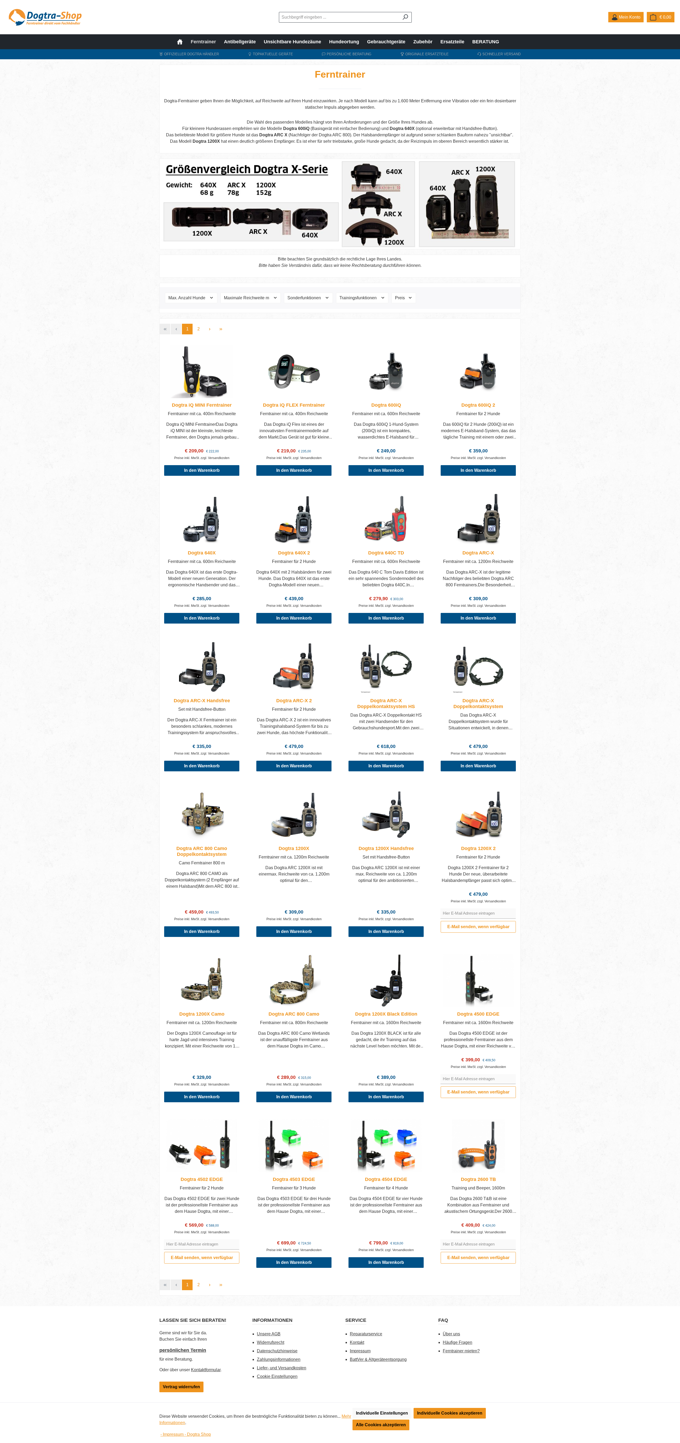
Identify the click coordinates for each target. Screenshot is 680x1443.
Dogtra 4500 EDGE (478, 1014)
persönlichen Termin (182, 1350)
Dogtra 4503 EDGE (294, 1179)
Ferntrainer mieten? (461, 1351)
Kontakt (357, 1342)
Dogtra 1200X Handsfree (386, 848)
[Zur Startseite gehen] (45, 17)
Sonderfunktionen (304, 298)
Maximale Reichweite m (247, 298)
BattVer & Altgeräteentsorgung (378, 1359)
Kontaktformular (205, 1370)
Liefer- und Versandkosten (281, 1368)
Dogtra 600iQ (386, 405)
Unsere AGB (268, 1334)
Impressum (360, 1351)
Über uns (451, 1334)
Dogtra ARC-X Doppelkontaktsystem (478, 703)
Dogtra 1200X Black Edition (386, 1014)
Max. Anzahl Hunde (187, 298)
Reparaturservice (366, 1334)
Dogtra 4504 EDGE (386, 1179)
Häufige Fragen (457, 1342)
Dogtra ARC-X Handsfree (202, 700)
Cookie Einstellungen (277, 1376)
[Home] (182, 41)
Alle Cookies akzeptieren (381, 1425)
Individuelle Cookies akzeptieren (449, 1413)
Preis (400, 298)
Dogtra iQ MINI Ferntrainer (202, 405)
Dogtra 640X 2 (294, 553)
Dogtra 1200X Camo (201, 1014)
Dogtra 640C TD (386, 553)
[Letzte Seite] (220, 329)
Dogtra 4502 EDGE (202, 1179)
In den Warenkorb (202, 470)
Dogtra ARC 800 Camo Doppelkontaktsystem (201, 851)
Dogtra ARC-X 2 (294, 700)
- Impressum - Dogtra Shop (185, 1434)
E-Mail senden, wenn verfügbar (478, 926)
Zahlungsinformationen (278, 1359)
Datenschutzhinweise (277, 1351)
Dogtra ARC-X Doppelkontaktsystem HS (386, 703)
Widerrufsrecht (270, 1342)
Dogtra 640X (202, 553)
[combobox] (339, 17)
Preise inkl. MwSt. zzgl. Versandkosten (202, 458)
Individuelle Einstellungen (382, 1413)
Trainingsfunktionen (358, 298)
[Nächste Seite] (209, 329)
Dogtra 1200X (294, 848)
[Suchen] (405, 17)
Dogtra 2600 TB (478, 1179)
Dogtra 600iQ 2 (478, 405)
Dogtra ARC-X (478, 553)
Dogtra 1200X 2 (478, 848)
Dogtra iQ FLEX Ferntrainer (294, 405)
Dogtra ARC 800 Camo (294, 1014)
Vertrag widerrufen (181, 1387)
